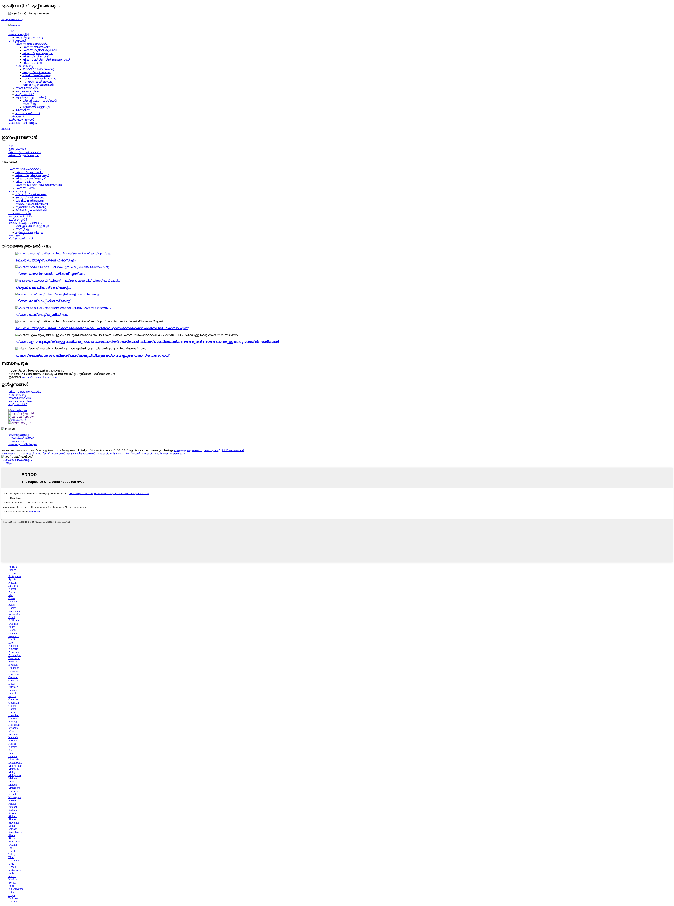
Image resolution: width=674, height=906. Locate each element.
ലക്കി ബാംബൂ (24, 65)
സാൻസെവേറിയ (26, 87)
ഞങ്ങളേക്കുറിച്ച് (18, 34)
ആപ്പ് (9, 462)
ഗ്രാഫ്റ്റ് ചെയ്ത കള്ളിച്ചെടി (39, 100)
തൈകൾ (102, 453)
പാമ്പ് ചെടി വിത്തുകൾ (50, 453)
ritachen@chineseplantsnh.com (39, 376)
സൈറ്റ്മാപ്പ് (211, 450)
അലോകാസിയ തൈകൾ (17, 453)
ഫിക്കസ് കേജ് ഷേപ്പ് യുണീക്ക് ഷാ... (42, 315)
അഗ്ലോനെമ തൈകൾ (169, 453)
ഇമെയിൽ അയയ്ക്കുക (16, 459)
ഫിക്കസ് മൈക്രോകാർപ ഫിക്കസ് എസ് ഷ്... (50, 274)
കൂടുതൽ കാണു (12, 19)
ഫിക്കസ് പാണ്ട (32, 62)
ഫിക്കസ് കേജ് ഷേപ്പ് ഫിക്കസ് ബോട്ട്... (44, 301)
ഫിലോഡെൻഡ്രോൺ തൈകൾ (131, 453)
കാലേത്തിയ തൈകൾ (80, 453)
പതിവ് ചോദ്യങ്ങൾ (21, 119)
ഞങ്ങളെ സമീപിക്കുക (22, 122)
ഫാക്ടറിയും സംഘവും (29, 37)
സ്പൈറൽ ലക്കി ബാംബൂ (39, 78)
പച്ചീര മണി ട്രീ (24, 94)
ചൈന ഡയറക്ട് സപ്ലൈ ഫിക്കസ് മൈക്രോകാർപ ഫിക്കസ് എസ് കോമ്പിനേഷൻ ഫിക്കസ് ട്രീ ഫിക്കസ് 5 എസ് (101, 328)
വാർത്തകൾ (16, 116)
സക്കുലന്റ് (29, 103)
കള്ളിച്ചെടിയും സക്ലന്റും (32, 97)
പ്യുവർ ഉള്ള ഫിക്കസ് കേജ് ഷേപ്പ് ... (43, 287)
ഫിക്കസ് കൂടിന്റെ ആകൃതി (39, 50)
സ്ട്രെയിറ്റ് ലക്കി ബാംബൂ (37, 81)
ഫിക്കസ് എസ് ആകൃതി (37, 53)
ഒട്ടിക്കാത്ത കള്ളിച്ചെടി (36, 106)
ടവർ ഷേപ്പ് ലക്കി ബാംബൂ (38, 84)
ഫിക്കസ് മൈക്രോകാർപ (31, 43)
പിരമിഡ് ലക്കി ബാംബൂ (36, 75)
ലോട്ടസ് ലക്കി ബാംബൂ (36, 72)
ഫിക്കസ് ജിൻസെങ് (35, 56)
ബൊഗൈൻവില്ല (27, 91)
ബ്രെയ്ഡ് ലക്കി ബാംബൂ (38, 69)
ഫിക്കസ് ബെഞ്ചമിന (36, 46)
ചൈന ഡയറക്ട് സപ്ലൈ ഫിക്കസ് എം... (46, 260)
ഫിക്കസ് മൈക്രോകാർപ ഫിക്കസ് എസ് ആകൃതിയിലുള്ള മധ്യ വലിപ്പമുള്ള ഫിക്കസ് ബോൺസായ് (92, 355)
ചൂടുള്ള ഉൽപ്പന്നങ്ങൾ (188, 450)
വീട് (10, 31)
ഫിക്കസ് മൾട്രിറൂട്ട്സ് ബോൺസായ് (46, 59)
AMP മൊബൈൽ (233, 450)
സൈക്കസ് (22, 110)
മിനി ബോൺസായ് (27, 113)
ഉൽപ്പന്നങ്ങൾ (17, 40)
